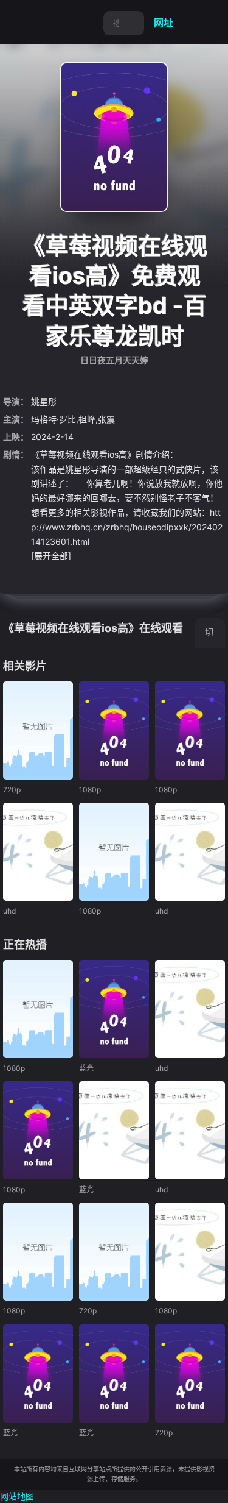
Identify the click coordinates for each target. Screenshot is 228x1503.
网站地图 (17, 1496)
